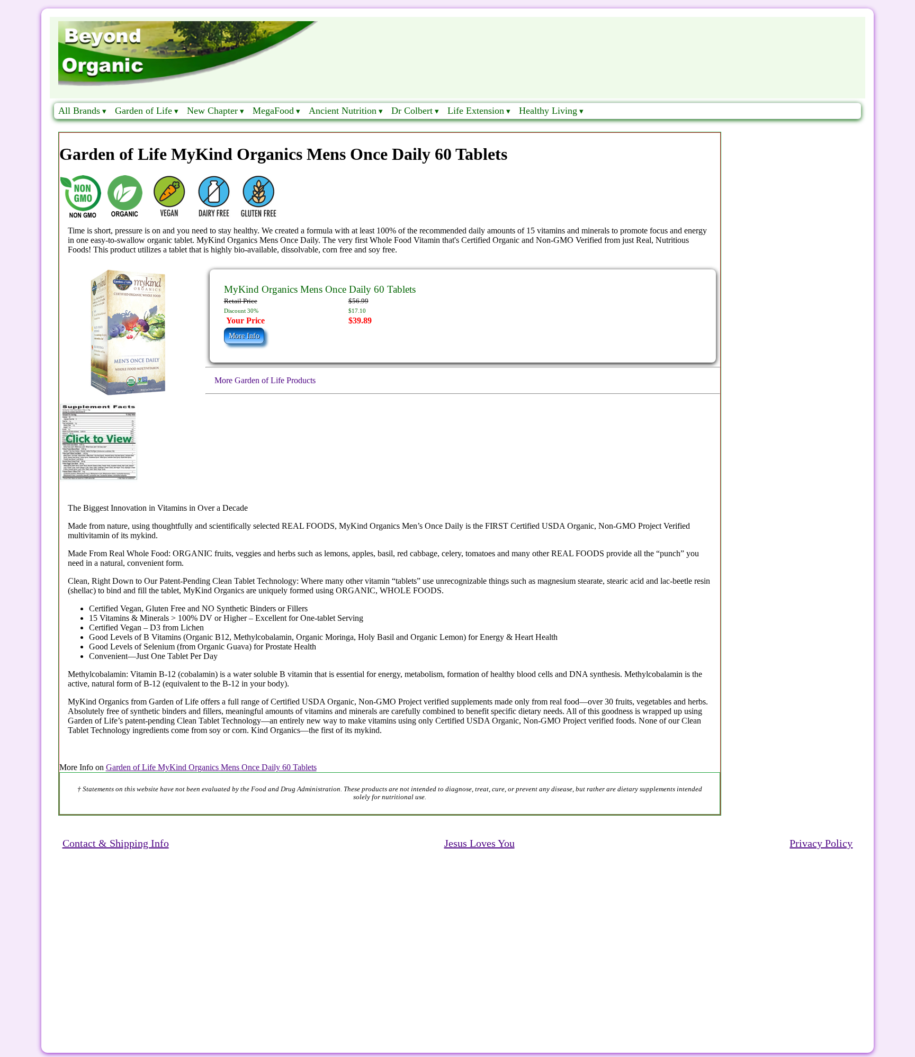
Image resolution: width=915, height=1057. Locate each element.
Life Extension (475, 110)
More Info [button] (244, 336)
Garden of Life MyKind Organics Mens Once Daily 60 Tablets (211, 767)
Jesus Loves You (479, 843)
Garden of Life (143, 110)
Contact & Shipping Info (115, 843)
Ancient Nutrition (342, 110)
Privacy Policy (821, 843)
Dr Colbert (412, 110)
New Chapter (212, 110)
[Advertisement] (367, 936)
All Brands (79, 110)
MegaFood (273, 110)
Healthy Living (548, 110)
